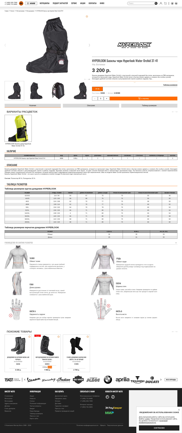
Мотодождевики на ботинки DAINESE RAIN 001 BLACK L (47, 358)
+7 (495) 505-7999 (11, 2)
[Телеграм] (172, 3)
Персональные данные (115, 425)
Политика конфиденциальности (87, 425)
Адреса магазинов (11, 403)
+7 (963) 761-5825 (86, 407)
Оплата (57, 401)
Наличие (32, 105)
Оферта (103, 425)
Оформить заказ (60, 398)
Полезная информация (38, 403)
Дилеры (7, 406)
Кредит (32, 408)
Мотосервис (9, 401)
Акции (82, 3)
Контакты (92, 3)
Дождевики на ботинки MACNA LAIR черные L (18, 358)
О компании (9, 396)
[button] (5, 45)
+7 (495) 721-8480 (11, 4)
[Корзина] (165, 3)
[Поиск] (156, 3)
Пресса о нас (34, 416)
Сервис (74, 3)
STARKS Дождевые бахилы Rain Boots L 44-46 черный (76, 358)
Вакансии (8, 411)
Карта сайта (34, 418)
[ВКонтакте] (176, 3)
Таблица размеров (170, 85)
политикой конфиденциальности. (153, 422)
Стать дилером (10, 408)
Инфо (102, 3)
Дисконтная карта (61, 396)
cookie (147, 419)
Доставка (58, 403)
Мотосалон (8, 398)
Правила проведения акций (64, 411)
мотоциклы (44, 3)
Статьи (32, 401)
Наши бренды (34, 411)
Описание (91, 105)
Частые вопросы (35, 406)
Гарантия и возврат (61, 406)
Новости (32, 398)
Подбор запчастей (60, 3)
